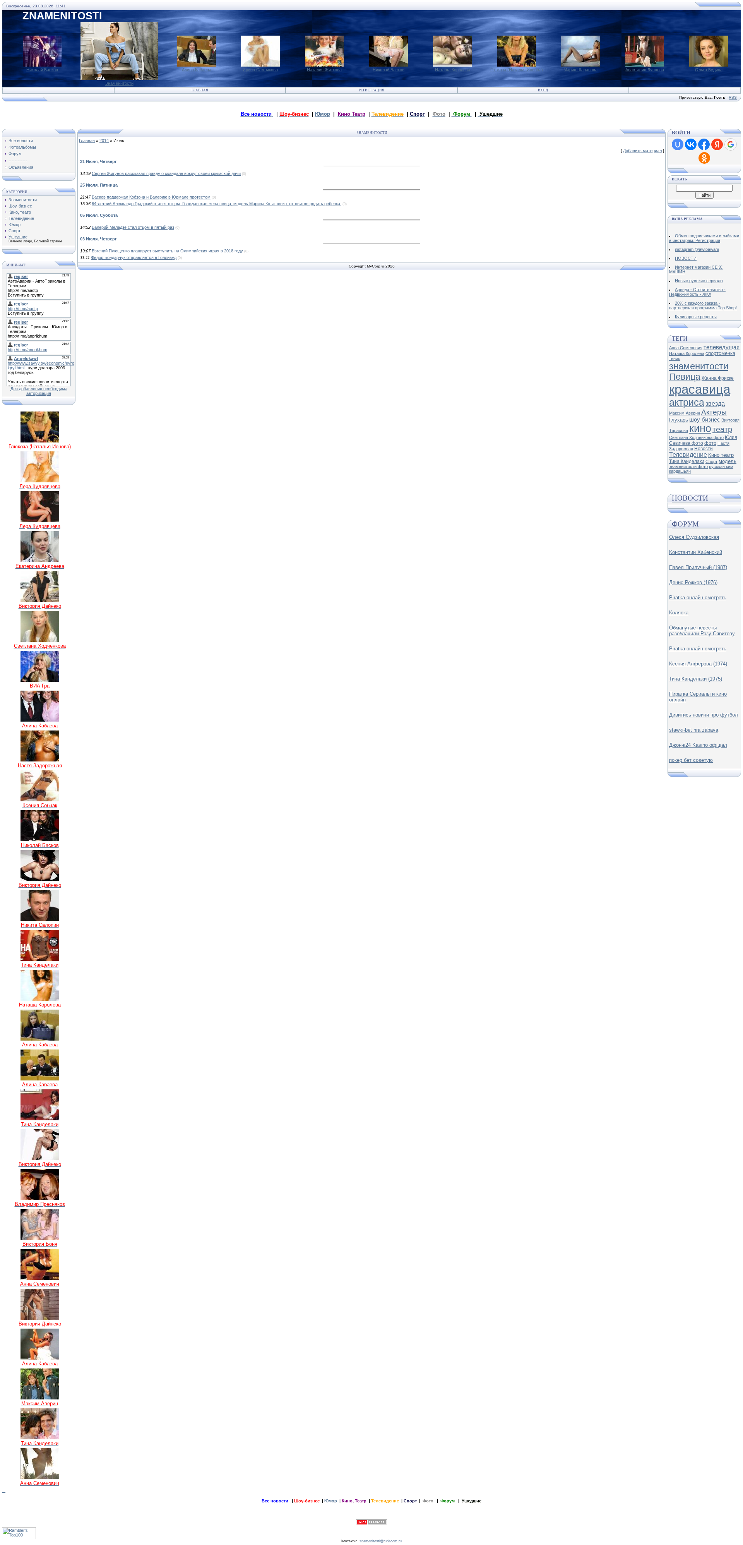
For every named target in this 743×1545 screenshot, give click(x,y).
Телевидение (21, 218)
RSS (733, 97)
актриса (686, 402)
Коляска (678, 613)
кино (700, 428)
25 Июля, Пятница (99, 185)
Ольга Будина (708, 69)
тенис (674, 358)
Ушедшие (18, 237)
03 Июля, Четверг (98, 239)
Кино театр (721, 455)
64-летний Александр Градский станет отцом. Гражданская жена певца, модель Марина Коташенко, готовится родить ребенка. (216, 203)
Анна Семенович (685, 347)
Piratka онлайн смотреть (697, 597)
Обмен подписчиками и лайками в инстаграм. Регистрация (704, 238)
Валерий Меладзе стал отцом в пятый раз (133, 227)
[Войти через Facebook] (704, 144)
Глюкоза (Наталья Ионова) (516, 69)
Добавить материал (642, 150)
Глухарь (678, 420)
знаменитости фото (688, 466)
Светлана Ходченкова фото (696, 437)
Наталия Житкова (324, 69)
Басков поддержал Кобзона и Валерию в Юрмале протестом (151, 197)
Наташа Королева (452, 69)
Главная (200, 90)
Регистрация (371, 90)
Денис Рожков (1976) (693, 582)
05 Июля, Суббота (99, 215)
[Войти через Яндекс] (717, 144)
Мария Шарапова (580, 69)
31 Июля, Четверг (98, 161)
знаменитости (698, 366)
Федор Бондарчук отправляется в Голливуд (133, 257)
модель (727, 461)
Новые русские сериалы (699, 280)
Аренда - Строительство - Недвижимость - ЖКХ (697, 292)
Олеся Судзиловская (694, 537)
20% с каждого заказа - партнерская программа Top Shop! (703, 305)
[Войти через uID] (677, 144)
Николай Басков (42, 69)
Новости (703, 448)
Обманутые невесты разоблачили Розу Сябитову (702, 630)
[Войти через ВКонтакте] (691, 144)
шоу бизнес (704, 420)
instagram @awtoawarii (697, 249)
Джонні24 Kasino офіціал (698, 745)
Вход (543, 90)
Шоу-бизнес (20, 206)
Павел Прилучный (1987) (698, 567)
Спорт (15, 230)
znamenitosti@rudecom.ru (381, 1541)
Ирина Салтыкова (260, 69)
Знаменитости (119, 83)
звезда (715, 403)
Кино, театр (20, 212)
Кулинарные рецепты (696, 316)
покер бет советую (691, 760)
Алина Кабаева (196, 69)
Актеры (714, 412)
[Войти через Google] (730, 144)
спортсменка (720, 353)
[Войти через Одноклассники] (704, 158)
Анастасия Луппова (644, 69)
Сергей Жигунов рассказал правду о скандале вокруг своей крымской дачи (166, 173)
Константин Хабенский (695, 552)
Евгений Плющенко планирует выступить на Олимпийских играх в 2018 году (167, 251)
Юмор (322, 114)
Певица (684, 377)
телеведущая (722, 347)
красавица (699, 389)
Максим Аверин (684, 413)
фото (710, 443)
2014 (104, 140)
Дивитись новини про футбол (703, 715)
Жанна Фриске (718, 378)
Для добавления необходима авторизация (38, 391)
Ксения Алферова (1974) (698, 664)
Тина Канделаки (686, 461)
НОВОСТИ (686, 258)
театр (722, 429)
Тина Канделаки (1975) (695, 679)
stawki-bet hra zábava (693, 730)
